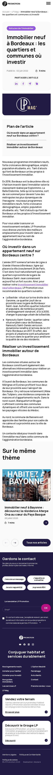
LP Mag (15, 11)
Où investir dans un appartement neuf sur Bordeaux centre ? (26, 134)
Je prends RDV (38, 587)
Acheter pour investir (11, 675)
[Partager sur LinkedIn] (16, 83)
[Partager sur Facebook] (23, 83)
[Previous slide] (6, 542)
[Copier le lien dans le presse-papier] (36, 83)
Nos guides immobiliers (7, 681)
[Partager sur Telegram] (29, 83)
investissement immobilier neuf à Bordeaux (25, 286)
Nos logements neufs (11, 667)
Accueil (5, 11)
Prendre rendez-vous (40, 686)
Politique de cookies (10, 760)
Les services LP (9, 686)
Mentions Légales (9, 755)
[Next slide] (15, 542)
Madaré (37, 762)
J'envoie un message (14, 579)
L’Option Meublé (38, 667)
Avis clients (36, 675)
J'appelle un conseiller (39, 579)
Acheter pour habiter (11, 671)
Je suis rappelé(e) (14, 587)
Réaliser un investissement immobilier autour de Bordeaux (25, 146)
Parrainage (36, 671)
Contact (34, 680)
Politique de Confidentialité (29, 755)
